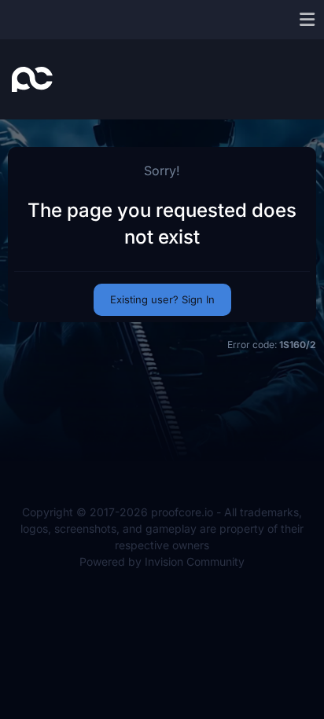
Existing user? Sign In (162, 299)
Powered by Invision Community (162, 561)
